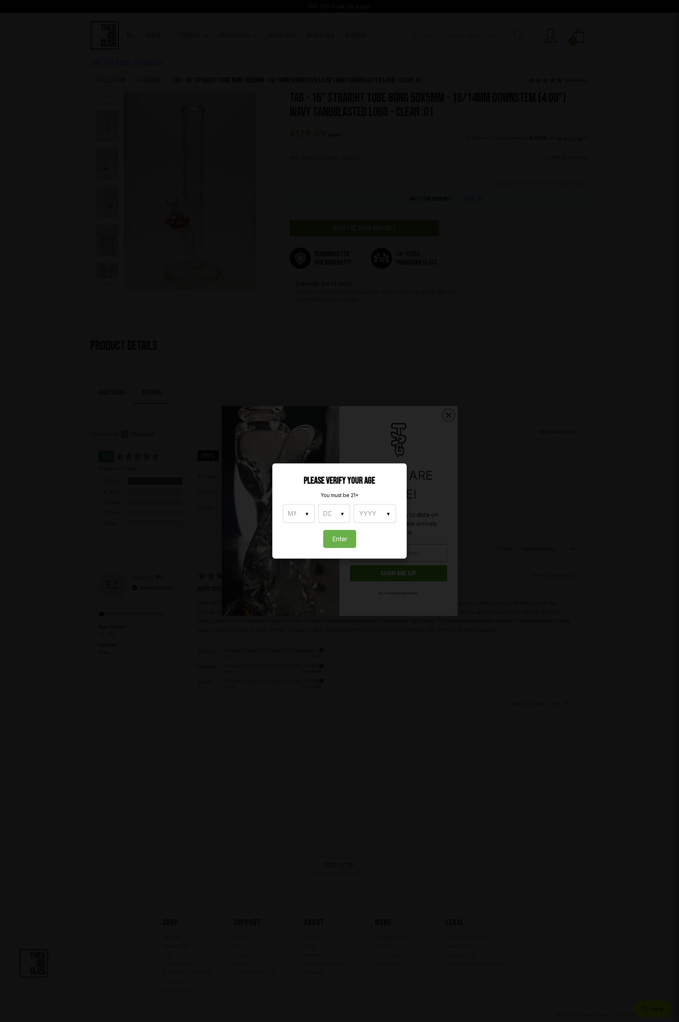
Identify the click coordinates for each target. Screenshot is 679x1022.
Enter (339, 539)
